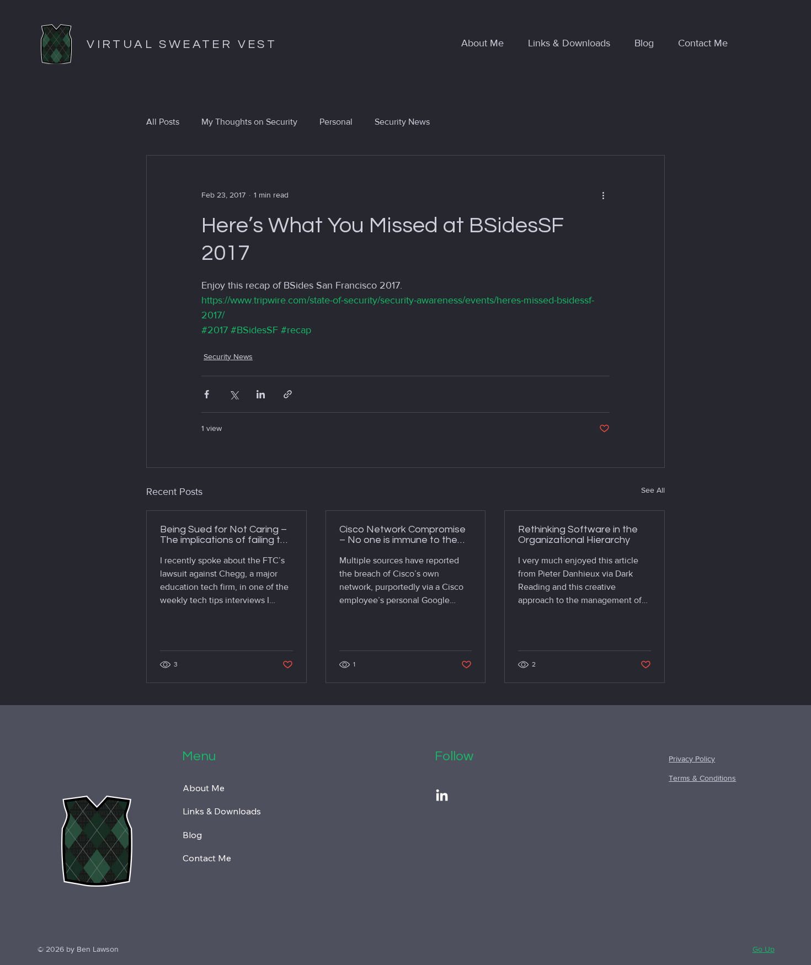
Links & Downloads (222, 811)
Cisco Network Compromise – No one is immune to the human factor (402, 534)
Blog (192, 834)
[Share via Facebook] (206, 394)
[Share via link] (287, 394)
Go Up (764, 949)
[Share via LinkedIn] (260, 394)
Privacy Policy (692, 758)
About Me (204, 787)
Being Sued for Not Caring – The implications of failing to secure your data (223, 534)
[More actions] (603, 195)
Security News (402, 121)
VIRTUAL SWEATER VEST (182, 44)
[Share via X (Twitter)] (233, 394)
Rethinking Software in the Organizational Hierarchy (578, 534)
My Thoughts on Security (249, 121)
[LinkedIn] (442, 796)
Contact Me (207, 857)
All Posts (162, 121)
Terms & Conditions (702, 778)
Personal (336, 121)
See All (653, 490)
